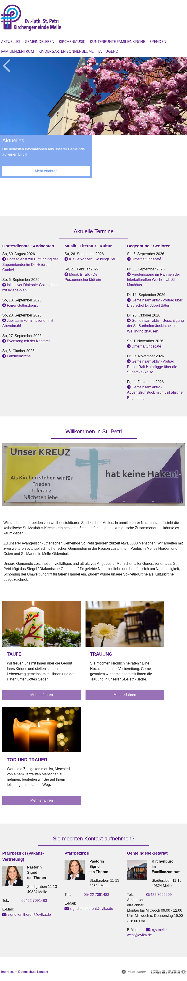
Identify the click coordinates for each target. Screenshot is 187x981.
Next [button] (181, 64)
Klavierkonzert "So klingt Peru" (94, 259)
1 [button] (83, 64)
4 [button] (103, 64)
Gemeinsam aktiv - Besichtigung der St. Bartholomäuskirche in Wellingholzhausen (155, 326)
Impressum (9, 971)
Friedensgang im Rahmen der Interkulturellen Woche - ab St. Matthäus (153, 279)
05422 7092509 (159, 895)
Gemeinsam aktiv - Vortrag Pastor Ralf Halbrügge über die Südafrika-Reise (152, 366)
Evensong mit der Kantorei (28, 341)
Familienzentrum (17, 51)
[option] (93, 120)
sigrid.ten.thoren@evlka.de (29, 914)
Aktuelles (10, 41)
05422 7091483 (34, 901)
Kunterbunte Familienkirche (117, 41)
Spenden (158, 41)
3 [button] (97, 64)
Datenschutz (27, 971)
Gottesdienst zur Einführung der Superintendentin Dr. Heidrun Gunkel (30, 264)
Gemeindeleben (39, 41)
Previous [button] (6, 64)
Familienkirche (19, 356)
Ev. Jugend (108, 51)
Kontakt (42, 971)
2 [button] (90, 64)
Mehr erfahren (46, 171)
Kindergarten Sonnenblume (66, 51)
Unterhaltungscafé (146, 259)
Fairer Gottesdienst (22, 305)
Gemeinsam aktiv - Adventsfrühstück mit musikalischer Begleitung (155, 392)
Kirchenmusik (72, 41)
